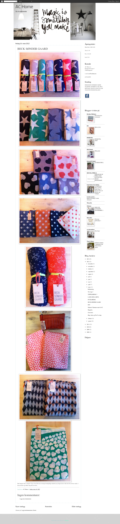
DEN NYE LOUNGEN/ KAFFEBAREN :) (99, 209)
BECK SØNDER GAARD (94, 302)
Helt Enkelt (90, 149)
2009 (88, 329)
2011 (88, 324)
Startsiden (48, 506)
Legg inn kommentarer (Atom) (29, 510)
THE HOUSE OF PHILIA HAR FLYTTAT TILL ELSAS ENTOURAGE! (99, 177)
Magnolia (90, 310)
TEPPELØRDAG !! (92, 294)
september (90, 271)
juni (89, 279)
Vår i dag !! (90, 292)
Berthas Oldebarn (91, 114)
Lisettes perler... (91, 197)
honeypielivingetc (91, 161)
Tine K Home (90, 241)
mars (89, 287)
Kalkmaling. (91, 289)
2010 (88, 327)
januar (90, 321)
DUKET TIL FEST (98, 139)
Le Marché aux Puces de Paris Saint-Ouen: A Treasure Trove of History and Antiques (99, 189)
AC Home (24, 7)
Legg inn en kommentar (25, 499)
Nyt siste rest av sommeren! (98, 116)
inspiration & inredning (93, 185)
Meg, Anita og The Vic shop (94, 315)
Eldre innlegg (76, 506)
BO (88, 126)
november (90, 266)
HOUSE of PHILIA (92, 173)
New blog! (97, 231)
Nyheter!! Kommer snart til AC (95, 307)
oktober (90, 269)
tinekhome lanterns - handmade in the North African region (99, 245)
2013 (88, 259)
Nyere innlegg (20, 506)
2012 (88, 261)
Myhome (89, 206)
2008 (88, 332)
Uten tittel (90, 312)
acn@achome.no (92, 73)
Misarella (89, 203)
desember (90, 264)
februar (90, 318)
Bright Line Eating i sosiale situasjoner (93, 198)
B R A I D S (98, 127)
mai (89, 282)
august (90, 274)
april (89, 284)
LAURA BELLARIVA (93, 297)
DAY (89, 305)
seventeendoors (91, 229)
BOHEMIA (90, 137)
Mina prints (97, 151)
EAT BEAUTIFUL (99, 162)
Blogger (67, 520)
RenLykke (89, 218)
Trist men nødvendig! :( (98, 219)
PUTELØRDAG (92, 299)
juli (89, 276)
